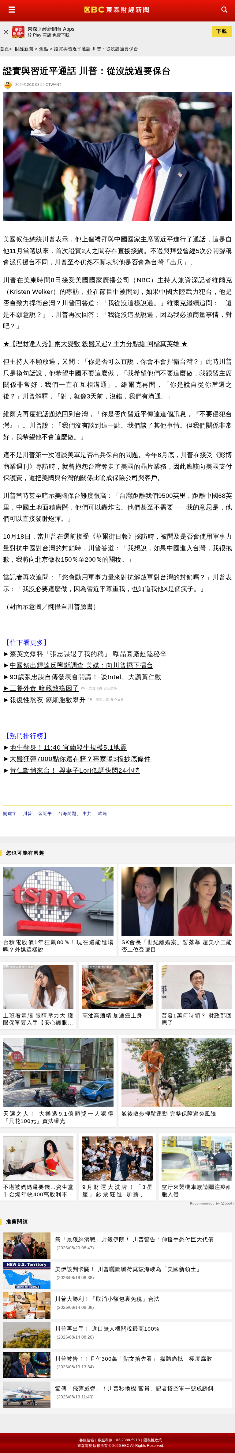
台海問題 (67, 813)
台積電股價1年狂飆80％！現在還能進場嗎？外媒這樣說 (58, 945)
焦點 (43, 48)
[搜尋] (222, 15)
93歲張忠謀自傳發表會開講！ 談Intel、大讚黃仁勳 (86, 676)
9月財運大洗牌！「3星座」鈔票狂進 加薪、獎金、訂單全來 (117, 1191)
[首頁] (117, 9)
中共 (87, 813)
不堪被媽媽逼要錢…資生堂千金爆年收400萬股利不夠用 (38, 1191)
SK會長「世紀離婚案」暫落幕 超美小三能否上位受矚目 (176, 945)
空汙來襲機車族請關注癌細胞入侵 (197, 1190)
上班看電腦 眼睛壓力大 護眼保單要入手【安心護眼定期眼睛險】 (38, 1020)
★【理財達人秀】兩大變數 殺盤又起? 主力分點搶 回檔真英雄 (91, 343)
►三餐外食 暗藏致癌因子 (41, 688)
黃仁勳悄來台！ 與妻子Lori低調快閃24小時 (75, 770)
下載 (221, 31)
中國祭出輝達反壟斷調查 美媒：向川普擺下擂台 (81, 665)
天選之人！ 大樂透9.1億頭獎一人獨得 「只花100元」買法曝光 (58, 1117)
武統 (102, 813)
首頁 (4, 48)
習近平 (45, 813)
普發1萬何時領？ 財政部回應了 (197, 1019)
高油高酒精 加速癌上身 (112, 1016)
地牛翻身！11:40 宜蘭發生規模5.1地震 (68, 747)
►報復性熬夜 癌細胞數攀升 (44, 699)
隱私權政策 (153, 1440)
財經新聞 (24, 48)
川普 (27, 813)
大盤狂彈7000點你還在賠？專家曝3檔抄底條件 (80, 758)
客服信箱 (86, 1440)
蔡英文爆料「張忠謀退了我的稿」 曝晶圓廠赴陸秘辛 (88, 653)
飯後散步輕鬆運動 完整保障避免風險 (168, 1114)
